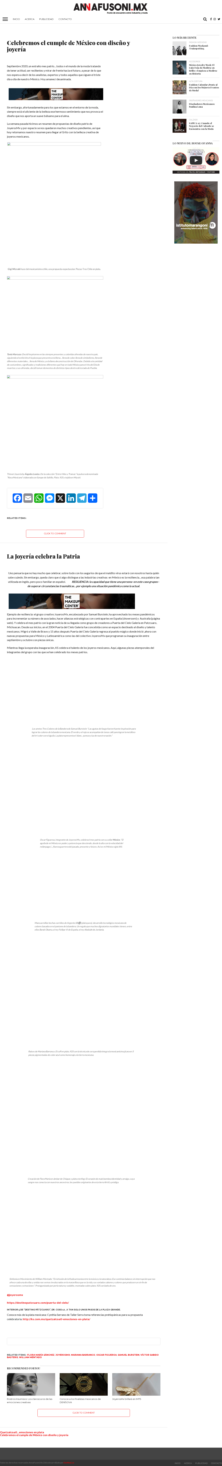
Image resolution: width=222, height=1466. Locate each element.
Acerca (29, 19)
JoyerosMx (63, 1351)
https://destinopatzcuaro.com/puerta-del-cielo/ (38, 1299)
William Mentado (30, 1354)
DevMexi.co (68, 1459)
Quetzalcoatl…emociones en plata (22, 1429)
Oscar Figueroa (106, 1351)
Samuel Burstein (128, 1351)
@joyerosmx (15, 1291)
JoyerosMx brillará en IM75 (126, 1396)
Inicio (16, 19)
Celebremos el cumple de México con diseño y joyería (34, 1431)
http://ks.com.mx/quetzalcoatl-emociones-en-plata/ (56, 1316)
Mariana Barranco (83, 1351)
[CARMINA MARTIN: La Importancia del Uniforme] (196, 160)
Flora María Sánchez (40, 1351)
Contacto (65, 19)
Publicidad (46, 19)
